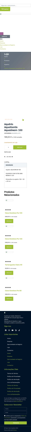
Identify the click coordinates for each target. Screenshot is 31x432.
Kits (19, 133)
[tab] (9, 165)
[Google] (15, 330)
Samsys (15, 430)
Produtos (6, 60)
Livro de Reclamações (13, 382)
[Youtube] (12, 330)
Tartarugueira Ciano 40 (13, 265)
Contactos (10, 350)
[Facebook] (5, 330)
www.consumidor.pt (18, 401)
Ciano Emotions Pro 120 (13, 213)
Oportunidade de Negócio (14, 344)
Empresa (9, 341)
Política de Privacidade (13, 376)
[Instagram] (9, 330)
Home (6, 56)
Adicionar (19, 147)
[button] (4, 157)
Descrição (9, 165)
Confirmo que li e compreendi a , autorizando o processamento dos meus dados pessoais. (15, 417)
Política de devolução (13, 379)
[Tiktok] (19, 330)
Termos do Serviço (12, 373)
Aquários (6, 64)
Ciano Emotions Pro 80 (13, 291)
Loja (8, 347)
